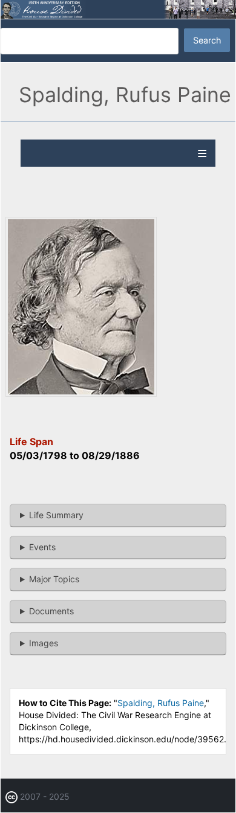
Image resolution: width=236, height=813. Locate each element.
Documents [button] (51, 611)
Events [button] (42, 547)
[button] (81, 393)
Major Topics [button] (54, 579)
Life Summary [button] (56, 515)
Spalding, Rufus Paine (160, 703)
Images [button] (43, 643)
